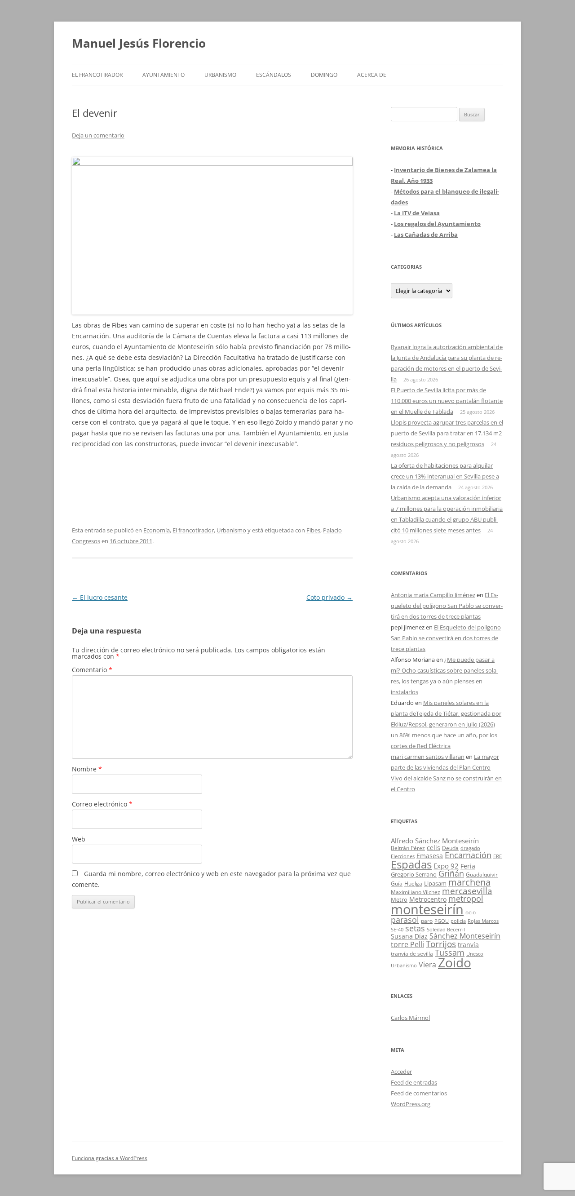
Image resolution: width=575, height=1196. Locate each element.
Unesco (474, 953)
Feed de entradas (414, 1082)
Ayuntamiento (163, 75)
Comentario (92, 669)
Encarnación (468, 855)
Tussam (449, 952)
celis (433, 847)
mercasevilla (467, 890)
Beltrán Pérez (408, 848)
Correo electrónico (102, 804)
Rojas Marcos (483, 920)
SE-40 (397, 929)
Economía (156, 530)
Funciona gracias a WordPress (109, 1158)
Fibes (313, 530)
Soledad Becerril (446, 929)
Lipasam (435, 883)
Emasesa (429, 855)
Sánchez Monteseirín (464, 936)
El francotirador (97, 75)
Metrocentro (428, 899)
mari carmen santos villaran (427, 757)
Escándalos (273, 75)
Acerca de (371, 75)
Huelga (413, 883)
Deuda (450, 848)
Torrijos (441, 943)
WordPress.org (410, 1104)
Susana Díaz (409, 936)
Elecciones (403, 856)
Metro (399, 900)
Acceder (401, 1072)
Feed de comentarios (419, 1093)
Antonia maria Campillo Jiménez (433, 595)
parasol (405, 919)
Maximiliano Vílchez (415, 892)
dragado (470, 848)
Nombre (87, 769)
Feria (467, 866)
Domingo (324, 75)
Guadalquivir (482, 874)
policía (458, 920)
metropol (465, 898)
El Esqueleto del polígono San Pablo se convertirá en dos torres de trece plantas (447, 605)
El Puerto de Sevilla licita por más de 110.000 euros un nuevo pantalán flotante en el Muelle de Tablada (447, 401)
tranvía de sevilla (412, 953)
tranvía (468, 944)
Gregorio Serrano (414, 874)
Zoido (454, 962)
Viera (427, 965)
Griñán (451, 873)
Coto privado (329, 597)
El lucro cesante (100, 597)
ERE (497, 856)
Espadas (411, 864)
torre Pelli (407, 944)
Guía (396, 883)
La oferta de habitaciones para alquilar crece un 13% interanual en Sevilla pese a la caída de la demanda (445, 476)
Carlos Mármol (410, 1018)
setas (415, 928)
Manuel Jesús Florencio (139, 43)
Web (78, 839)
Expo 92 (446, 865)
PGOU (441, 920)
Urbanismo (220, 75)
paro (427, 920)
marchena (469, 882)
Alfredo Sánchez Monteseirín (435, 840)
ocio (470, 912)
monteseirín (427, 909)
